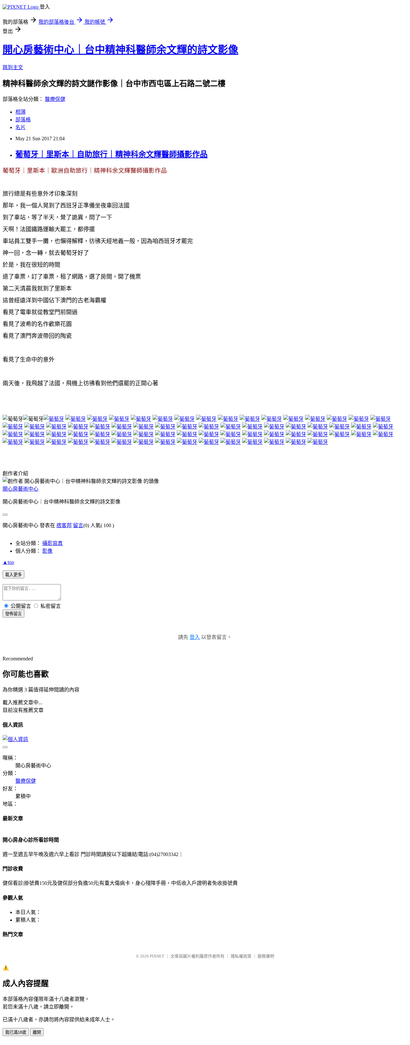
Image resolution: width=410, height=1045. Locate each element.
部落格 (23, 119)
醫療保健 (55, 99)
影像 (47, 551)
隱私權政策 (241, 956)
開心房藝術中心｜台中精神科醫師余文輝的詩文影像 (120, 49)
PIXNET (157, 956)
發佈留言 (13, 613)
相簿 (20, 112)
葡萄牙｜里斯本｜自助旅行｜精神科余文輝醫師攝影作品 (111, 154)
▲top (8, 562)
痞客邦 (64, 525)
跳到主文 (13, 67)
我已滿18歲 (15, 1032)
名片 (20, 127)
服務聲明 (266, 956)
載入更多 (13, 574)
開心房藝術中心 (20, 489)
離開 (37, 1032)
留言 (78, 525)
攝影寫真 (52, 543)
